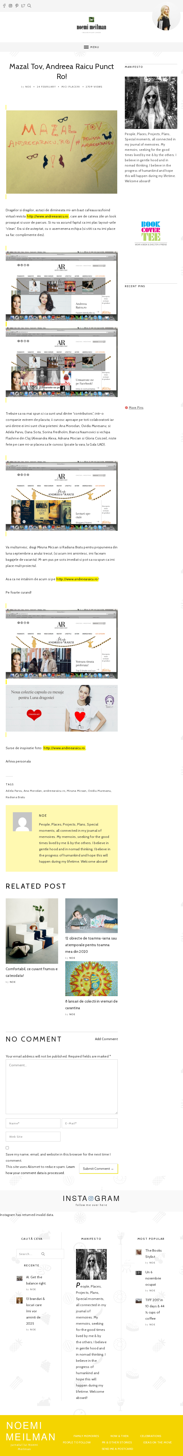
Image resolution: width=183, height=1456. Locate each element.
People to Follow (76, 1442)
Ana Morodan (33, 790)
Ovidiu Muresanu (99, 790)
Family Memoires (86, 1436)
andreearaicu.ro (54, 790)
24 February (46, 86)
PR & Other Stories (117, 1442)
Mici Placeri (70, 86)
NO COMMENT (34, 1039)
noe (28, 86)
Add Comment (106, 1039)
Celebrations (150, 1436)
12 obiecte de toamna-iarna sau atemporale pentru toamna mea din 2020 (91, 945)
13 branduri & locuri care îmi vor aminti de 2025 (35, 1311)
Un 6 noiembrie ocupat (153, 1278)
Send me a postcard (117, 1449)
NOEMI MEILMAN (31, 1430)
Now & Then (120, 1436)
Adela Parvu (14, 790)
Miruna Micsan (76, 790)
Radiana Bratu (15, 797)
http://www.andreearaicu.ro (47, 216)
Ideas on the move (157, 1442)
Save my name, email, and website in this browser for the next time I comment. (58, 1157)
